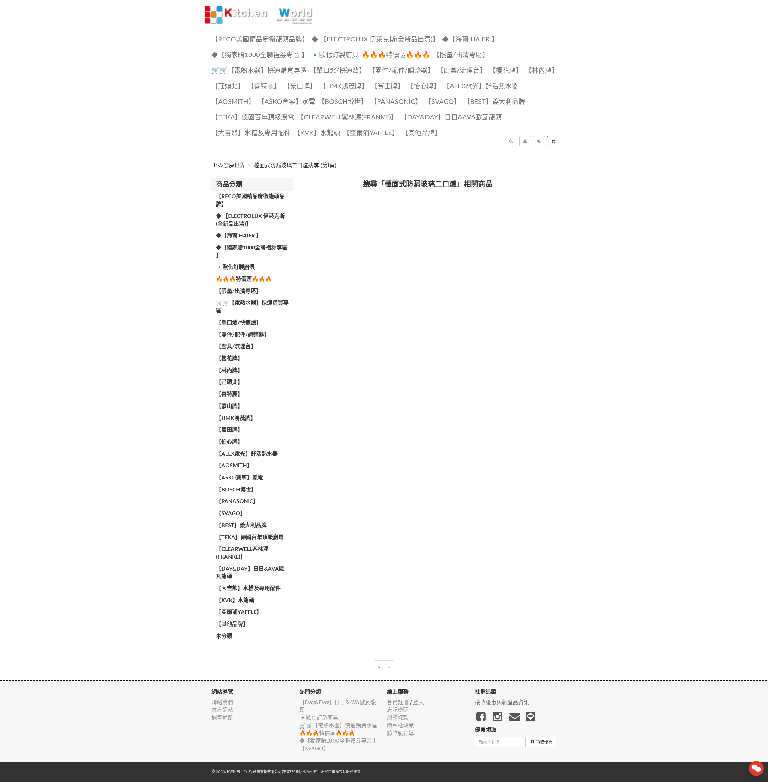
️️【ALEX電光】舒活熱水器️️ (480, 86)
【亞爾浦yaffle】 (371, 133)
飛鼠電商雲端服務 (339, 771)
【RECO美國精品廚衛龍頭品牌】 (260, 39)
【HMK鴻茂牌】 (344, 86)
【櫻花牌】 (505, 71)
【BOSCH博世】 (343, 102)
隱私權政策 (400, 725)
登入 (418, 702)
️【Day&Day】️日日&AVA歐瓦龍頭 (451, 117)
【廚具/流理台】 (461, 71)
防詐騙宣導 (400, 733)
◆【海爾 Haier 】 (470, 39)
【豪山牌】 (300, 86)
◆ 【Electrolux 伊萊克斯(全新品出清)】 (375, 39)
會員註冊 (398, 702)
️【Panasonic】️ (396, 102)
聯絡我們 (222, 702)
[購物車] (553, 141)
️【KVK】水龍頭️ (317, 133)
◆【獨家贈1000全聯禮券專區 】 (260, 55)
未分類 (224, 636)
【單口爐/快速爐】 (338, 71)
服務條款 (398, 717)
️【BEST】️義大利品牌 (494, 102)
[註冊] (525, 141)
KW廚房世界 (229, 165)
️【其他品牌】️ (421, 133)
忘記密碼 (398, 709)
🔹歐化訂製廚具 (335, 55)
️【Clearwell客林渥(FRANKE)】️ (347, 117)
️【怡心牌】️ (423, 86)
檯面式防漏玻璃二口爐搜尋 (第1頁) (295, 165)
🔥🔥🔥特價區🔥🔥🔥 (396, 55)
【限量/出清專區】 (461, 55)
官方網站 (222, 709)
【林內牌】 (541, 71)
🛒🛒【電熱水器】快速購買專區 (259, 71)
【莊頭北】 (228, 86)
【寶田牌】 (387, 86)
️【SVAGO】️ (442, 102)
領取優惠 (544, 741)
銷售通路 (222, 717)
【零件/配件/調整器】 (401, 71)
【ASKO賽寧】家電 (286, 102)
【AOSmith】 (233, 102)
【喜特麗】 (264, 86)
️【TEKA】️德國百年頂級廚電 (253, 117)
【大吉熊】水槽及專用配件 (251, 133)
